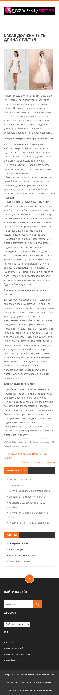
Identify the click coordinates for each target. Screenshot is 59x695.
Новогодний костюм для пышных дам (30, 522)
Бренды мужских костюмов (38, 462)
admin (24, 441)
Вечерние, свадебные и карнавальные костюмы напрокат (29, 674)
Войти (9, 642)
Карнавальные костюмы (22, 555)
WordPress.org (14, 660)
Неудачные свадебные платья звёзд (29, 490)
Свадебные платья (19, 561)
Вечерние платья (40, 441)
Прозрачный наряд (20, 479)
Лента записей (14, 648)
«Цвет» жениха (17, 484)
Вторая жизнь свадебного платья (27, 496)
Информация (16, 549)
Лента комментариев (18, 654)
